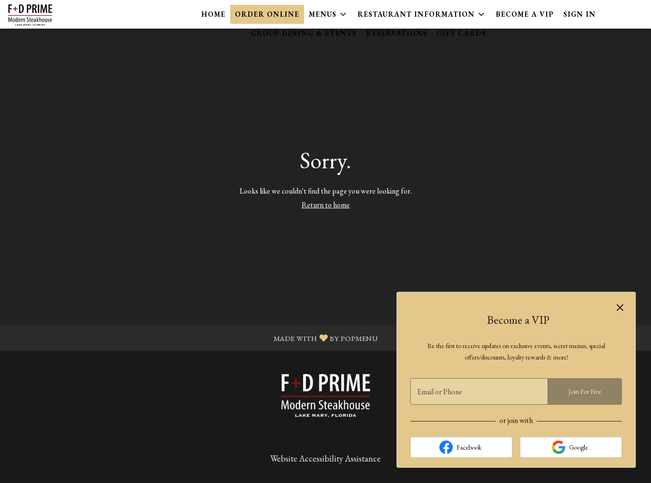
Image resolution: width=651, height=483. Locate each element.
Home (213, 14)
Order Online (267, 14)
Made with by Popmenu (192, 337)
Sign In (579, 14)
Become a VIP (525, 14)
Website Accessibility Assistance (325, 458)
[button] (328, 14)
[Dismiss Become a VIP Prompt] (620, 307)
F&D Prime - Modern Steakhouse (325, 394)
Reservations (396, 33)
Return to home (326, 205)
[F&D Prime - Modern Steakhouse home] (50, 14)
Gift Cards (461, 33)
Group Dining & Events (303, 33)
